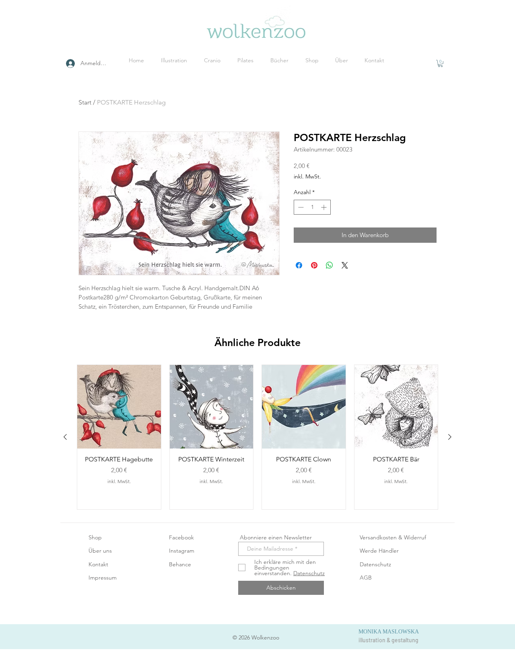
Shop (95, 537)
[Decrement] (300, 207)
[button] (440, 63)
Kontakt (98, 564)
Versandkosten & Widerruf (393, 537)
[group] (257, 437)
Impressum (103, 577)
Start (84, 102)
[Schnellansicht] (119, 407)
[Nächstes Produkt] (450, 437)
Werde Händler (379, 550)
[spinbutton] (312, 207)
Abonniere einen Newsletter (275, 537)
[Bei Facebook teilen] (299, 265)
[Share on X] (345, 265)
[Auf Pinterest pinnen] (314, 265)
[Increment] (324, 207)
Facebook (181, 537)
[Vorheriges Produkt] (65, 437)
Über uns (100, 550)
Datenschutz (375, 564)
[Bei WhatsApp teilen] (329, 265)
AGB (366, 577)
